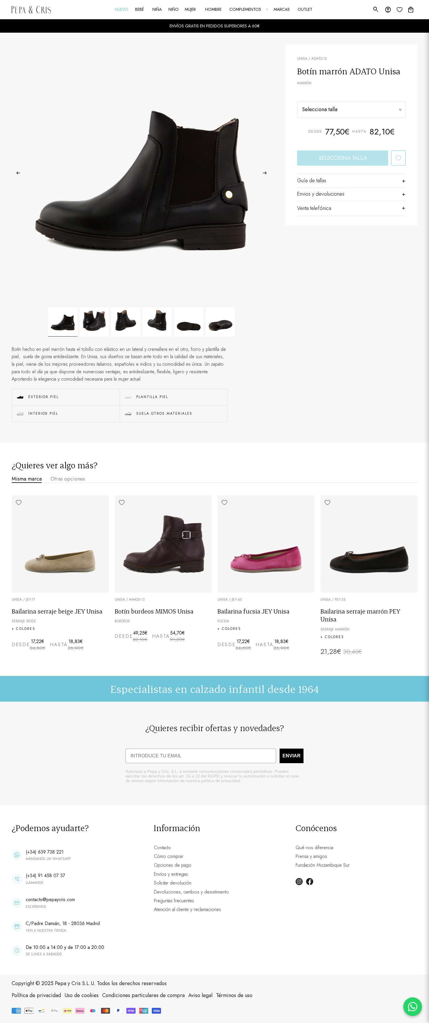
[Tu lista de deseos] (399, 9)
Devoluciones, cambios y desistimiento (191, 892)
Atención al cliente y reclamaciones (187, 909)
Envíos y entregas (171, 874)
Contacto (162, 847)
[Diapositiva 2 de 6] (94, 322)
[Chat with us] (412, 1006)
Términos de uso (234, 995)
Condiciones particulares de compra (143, 995)
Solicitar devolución (172, 883)
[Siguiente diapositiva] (266, 174)
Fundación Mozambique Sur (323, 865)
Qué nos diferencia (314, 847)
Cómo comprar (168, 856)
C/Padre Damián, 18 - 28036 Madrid (63, 923)
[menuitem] (122, 9)
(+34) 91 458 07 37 (45, 875)
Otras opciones (67, 479)
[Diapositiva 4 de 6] (157, 322)
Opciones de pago (172, 865)
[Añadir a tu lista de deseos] (398, 158)
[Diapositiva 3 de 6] (125, 322)
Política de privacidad (36, 995)
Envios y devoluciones (320, 194)
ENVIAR (291, 755)
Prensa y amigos (311, 856)
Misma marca (27, 479)
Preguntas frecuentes (174, 900)
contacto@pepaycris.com (50, 899)
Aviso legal (200, 995)
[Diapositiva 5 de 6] (188, 322)
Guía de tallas (311, 180)
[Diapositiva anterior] (16, 174)
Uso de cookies (81, 995)
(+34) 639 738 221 (45, 852)
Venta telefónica (314, 208)
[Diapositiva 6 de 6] (220, 322)
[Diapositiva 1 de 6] (62, 322)
